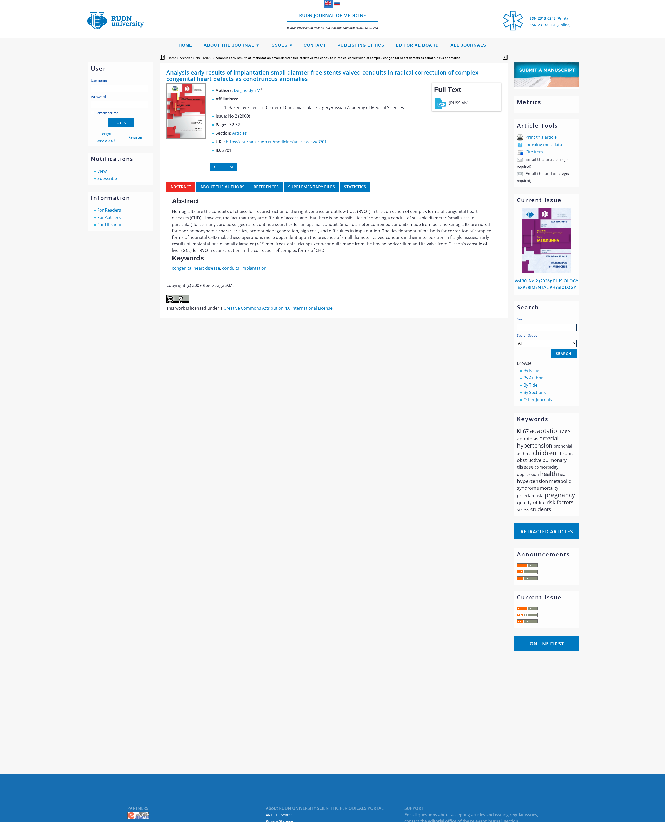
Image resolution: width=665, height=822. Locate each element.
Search (522, 319)
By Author (533, 378)
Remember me (106, 113)
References (266, 187)
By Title (530, 385)
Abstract (180, 187)
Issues (279, 45)
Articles (239, 133)
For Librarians (111, 224)
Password (98, 96)
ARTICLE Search (279, 814)
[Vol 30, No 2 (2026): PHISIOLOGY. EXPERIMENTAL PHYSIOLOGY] (546, 272)
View (102, 171)
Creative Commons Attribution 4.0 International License (278, 308)
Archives (186, 58)
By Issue (531, 370)
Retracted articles (547, 531)
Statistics (355, 187)
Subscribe (107, 178)
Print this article (541, 137)
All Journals (468, 45)
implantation (254, 268)
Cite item (534, 152)
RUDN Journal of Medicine (332, 21)
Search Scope (527, 335)
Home (185, 45)
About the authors (222, 187)
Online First (547, 644)
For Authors (109, 217)
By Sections (534, 392)
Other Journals (537, 399)
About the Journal (229, 45)
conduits (230, 268)
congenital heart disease (196, 268)
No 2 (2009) (204, 58)
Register (135, 137)
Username (99, 80)
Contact (315, 45)
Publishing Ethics (360, 45)
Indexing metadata (544, 144)
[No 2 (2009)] (186, 137)
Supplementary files (311, 187)
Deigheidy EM (247, 90)
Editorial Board (417, 45)
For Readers (109, 210)
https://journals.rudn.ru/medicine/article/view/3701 (276, 142)
